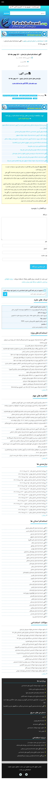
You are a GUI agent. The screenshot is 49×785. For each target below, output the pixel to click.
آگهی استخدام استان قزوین (38, 578)
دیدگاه (45, 215)
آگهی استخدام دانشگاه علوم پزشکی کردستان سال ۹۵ (32, 157)
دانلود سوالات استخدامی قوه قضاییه (36, 641)
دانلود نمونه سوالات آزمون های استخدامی (33, 686)
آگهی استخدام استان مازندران (38, 605)
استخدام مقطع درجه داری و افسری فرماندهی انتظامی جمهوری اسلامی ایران (25, 363)
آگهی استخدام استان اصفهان (38, 537)
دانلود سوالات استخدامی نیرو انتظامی (35, 659)
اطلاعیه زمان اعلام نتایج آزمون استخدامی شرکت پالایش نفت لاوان (28, 441)
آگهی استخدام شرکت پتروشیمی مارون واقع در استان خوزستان (29, 153)
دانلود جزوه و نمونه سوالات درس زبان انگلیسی (33, 665)
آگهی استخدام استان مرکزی (38, 608)
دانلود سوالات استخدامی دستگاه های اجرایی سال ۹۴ (31, 638)
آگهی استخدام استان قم (39, 581)
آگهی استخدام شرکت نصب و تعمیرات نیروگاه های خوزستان (29, 357)
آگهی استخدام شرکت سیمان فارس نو (35, 346)
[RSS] (20, 774)
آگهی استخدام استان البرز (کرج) (37, 540)
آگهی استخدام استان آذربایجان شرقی (36, 528)
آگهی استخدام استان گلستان (38, 596)
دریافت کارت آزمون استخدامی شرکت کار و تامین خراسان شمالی (29, 414)
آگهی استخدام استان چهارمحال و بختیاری (35, 552)
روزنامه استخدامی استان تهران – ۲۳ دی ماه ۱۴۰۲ (32, 495)
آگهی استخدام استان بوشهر (38, 546)
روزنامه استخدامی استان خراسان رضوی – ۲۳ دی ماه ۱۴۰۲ (29, 492)
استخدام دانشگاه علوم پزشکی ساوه (36, 372)
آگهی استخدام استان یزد (39, 617)
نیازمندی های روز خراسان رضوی (22, 98)
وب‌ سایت (44, 255)
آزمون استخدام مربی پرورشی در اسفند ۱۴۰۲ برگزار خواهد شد (28, 420)
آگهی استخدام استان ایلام (39, 543)
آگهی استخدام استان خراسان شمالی (36, 561)
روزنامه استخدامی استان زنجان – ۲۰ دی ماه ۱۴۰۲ (32, 512)
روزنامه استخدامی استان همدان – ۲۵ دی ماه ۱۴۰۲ (31, 486)
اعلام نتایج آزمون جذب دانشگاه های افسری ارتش (32, 435)
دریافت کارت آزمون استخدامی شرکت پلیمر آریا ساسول (31, 429)
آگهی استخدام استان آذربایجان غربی (36, 531)
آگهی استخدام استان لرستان (38, 602)
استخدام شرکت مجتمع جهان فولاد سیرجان (34, 381)
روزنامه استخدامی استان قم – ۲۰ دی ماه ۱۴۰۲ (32, 506)
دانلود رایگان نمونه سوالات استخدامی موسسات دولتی (31, 671)
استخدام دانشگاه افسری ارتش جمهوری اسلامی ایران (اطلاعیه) (30, 142)
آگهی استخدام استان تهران (38, 549)
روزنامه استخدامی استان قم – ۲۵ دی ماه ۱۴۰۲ (32, 483)
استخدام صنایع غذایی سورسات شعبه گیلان (32, 696)
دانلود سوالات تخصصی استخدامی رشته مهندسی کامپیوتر (30, 647)
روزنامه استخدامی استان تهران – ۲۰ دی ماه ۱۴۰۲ (32, 509)
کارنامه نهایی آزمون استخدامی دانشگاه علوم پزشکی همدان (31, 132)
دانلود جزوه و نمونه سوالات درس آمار (35, 668)
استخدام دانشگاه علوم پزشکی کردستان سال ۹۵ (33, 150)
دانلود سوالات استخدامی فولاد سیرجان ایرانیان (33, 629)
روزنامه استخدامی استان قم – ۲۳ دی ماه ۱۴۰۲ (32, 489)
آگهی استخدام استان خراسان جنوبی (36, 555)
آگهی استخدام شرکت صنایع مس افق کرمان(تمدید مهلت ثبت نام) (28, 354)
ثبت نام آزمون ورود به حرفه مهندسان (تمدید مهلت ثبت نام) (30, 360)
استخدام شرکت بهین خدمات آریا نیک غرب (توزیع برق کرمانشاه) (28, 387)
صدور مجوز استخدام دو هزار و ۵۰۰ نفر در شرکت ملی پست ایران (28, 455)
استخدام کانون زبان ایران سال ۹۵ (37, 146)
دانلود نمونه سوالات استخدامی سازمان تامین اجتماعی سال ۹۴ (29, 632)
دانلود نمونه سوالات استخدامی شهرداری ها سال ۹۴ (31, 635)
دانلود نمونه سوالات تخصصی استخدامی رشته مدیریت (31, 653)
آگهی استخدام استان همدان (38, 614)
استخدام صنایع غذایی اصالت (36, 689)
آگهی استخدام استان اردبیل (38, 534)
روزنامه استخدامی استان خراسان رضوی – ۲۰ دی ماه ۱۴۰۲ (29, 504)
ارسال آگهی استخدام (38, 724)
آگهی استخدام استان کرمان (38, 587)
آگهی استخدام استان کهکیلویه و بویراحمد (34, 593)
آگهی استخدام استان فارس (38, 575)
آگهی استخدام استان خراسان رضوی (36, 558)
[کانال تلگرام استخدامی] (24, 34)
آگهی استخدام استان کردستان (37, 584)
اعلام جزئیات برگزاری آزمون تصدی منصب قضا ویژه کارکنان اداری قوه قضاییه (25, 411)
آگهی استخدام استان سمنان (38, 569)
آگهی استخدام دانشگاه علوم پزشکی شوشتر (34, 378)
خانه (46, 41)
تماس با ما (41, 731)
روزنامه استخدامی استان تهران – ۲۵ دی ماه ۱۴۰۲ (32, 474)
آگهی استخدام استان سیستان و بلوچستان (34, 572)
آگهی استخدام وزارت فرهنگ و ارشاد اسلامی (34, 366)
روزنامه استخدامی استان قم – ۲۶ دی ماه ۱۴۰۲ (32, 471)
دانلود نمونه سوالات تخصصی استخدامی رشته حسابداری (30, 650)
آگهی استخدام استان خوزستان (37, 563)
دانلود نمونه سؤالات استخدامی (35, 728)
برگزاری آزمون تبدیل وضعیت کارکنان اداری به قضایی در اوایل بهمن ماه (26, 417)
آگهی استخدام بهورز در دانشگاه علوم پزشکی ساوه (32, 375)
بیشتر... (43, 390)
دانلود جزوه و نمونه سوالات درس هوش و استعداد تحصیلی (30, 662)
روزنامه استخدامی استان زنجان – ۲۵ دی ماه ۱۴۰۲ (32, 477)
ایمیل (45, 249)
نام (46, 242)
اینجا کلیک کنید (23, 119)
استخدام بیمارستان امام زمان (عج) (35, 693)
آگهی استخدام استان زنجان (38, 566)
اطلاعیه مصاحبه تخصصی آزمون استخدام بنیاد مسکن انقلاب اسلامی (28, 432)
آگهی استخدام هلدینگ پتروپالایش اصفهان (34, 384)
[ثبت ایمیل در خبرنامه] (5, 294)
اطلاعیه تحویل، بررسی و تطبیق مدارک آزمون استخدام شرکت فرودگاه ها (26, 438)
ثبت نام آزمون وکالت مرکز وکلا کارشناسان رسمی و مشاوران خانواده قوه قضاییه (24, 349)
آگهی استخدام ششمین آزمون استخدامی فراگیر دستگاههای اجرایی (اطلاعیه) (23, 706)
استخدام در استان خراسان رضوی (33, 41)
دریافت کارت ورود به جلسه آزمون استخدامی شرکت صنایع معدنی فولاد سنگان (26, 139)
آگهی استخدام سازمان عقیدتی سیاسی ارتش (34, 352)
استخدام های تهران (39, 721)
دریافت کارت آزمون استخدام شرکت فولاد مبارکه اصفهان (31, 135)
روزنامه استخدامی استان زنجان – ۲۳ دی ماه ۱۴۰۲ (32, 498)
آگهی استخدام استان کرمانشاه (38, 590)
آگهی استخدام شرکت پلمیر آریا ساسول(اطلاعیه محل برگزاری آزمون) (27, 369)
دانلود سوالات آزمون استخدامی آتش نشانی (34, 644)
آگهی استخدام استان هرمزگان (38, 611)
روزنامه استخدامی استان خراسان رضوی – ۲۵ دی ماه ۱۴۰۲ (29, 480)
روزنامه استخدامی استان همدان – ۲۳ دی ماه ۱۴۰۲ (31, 501)
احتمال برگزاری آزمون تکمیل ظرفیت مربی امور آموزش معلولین (29, 403)
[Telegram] (26, 774)
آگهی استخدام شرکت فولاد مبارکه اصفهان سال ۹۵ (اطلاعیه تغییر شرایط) (27, 161)
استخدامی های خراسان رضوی (28, 95)
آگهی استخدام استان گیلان (38, 599)
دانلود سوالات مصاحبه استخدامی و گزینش (34, 656)
